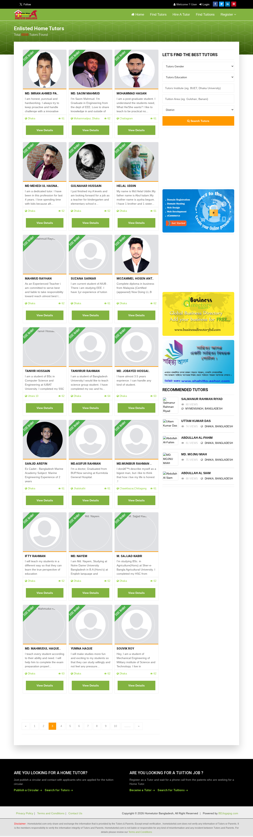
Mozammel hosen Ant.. (135, 278)
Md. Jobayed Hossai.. (133, 371)
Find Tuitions (205, 14)
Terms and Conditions (50, 813)
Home (139, 14)
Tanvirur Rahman (85, 371)
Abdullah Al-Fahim (197, 437)
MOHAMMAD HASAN (131, 93)
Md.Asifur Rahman (86, 463)
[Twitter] (221, 4)
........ (127, 726)
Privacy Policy (24, 813)
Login (206, 4)
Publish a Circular (26, 790)
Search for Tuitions (171, 790)
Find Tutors (158, 14)
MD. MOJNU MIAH (194, 454)
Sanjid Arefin (36, 463)
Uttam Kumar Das (196, 421)
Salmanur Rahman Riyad (202, 399)
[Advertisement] (207, 31)
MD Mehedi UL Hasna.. (42, 186)
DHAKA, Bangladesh (219, 426)
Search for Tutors (57, 790)
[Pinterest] (233, 4)
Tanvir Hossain (37, 371)
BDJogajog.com (228, 813)
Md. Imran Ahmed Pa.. (41, 93)
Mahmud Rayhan (38, 278)
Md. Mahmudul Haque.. (43, 648)
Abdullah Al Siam (196, 473)
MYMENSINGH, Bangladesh (203, 408)
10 (115, 726)
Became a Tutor (140, 790)
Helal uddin (126, 186)
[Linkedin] (227, 4)
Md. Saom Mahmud (85, 93)
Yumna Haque (82, 648)
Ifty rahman (35, 556)
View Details (45, 130)
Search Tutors (199, 120)
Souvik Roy (125, 648)
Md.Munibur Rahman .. (134, 463)
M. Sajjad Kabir (129, 556)
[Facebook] (215, 4)
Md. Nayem (79, 556)
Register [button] (227, 14)
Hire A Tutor (181, 14)
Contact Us (75, 813)
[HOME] (26, 15)
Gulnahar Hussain (86, 186)
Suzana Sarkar (83, 278)
